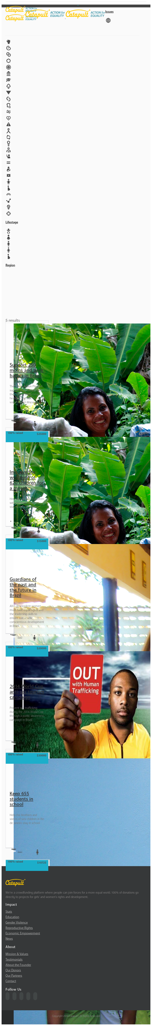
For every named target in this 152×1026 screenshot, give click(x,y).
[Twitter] (14, 996)
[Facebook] (8, 996)
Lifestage (12, 222)
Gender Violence (17, 922)
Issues (109, 12)
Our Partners (14, 976)
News (9, 939)
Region (10, 265)
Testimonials (14, 959)
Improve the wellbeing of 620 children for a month (27, 480)
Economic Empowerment (23, 933)
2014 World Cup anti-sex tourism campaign (27, 692)
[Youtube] (21, 996)
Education (12, 917)
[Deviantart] (78, 3)
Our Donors (13, 970)
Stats (9, 911)
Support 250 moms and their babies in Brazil (26, 370)
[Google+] (28, 996)
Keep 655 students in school (21, 799)
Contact (11, 981)
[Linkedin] (35, 996)
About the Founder (18, 965)
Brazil (20, 422)
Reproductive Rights (19, 928)
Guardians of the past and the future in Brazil (23, 587)
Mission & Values (17, 954)
